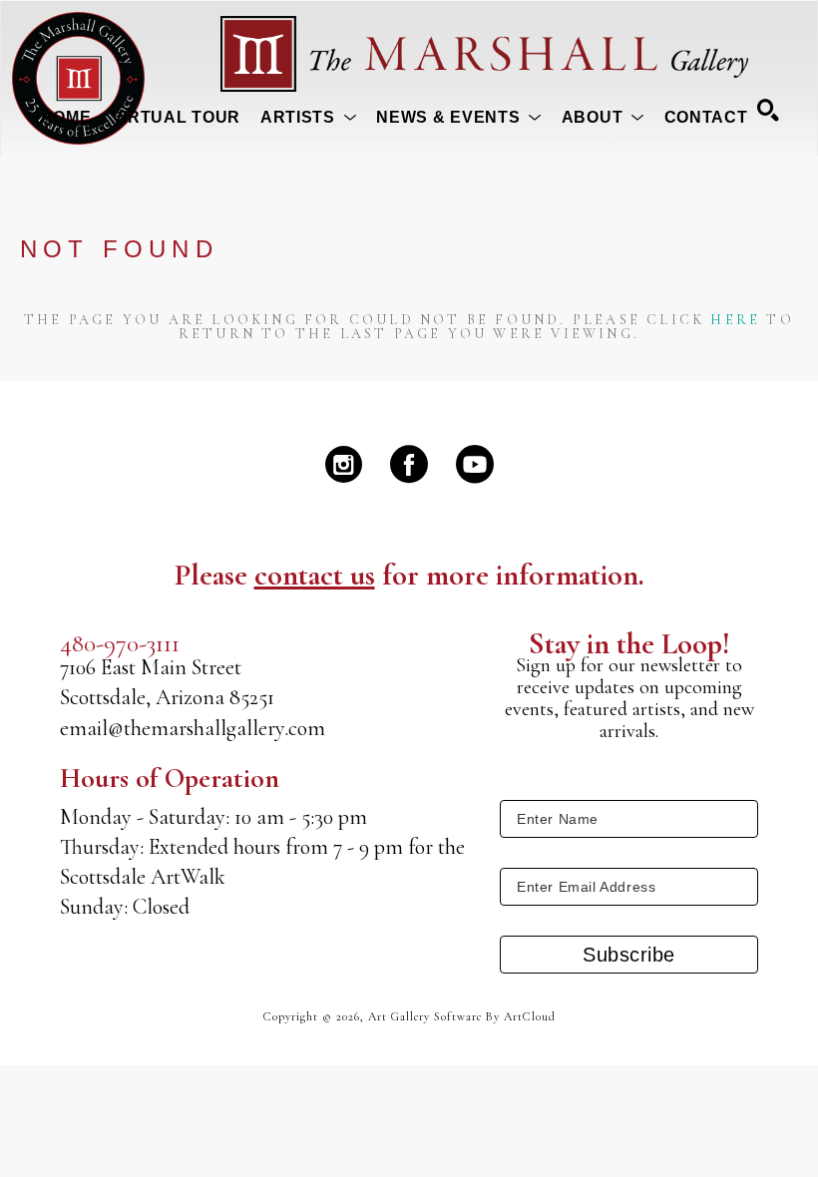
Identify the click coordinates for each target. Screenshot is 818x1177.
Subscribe (629, 955)
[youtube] (475, 464)
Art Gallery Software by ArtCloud (462, 1016)
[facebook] (409, 464)
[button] (308, 118)
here (735, 319)
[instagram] (343, 464)
